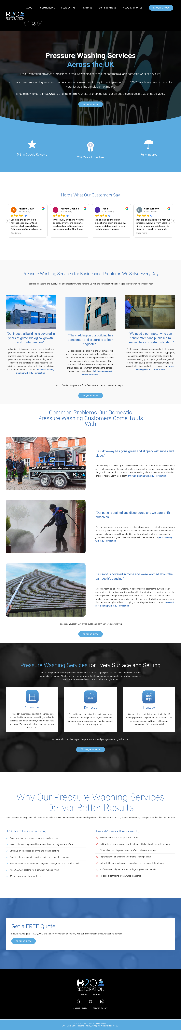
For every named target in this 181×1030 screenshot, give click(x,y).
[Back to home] (15, 15)
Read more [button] (100, 233)
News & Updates (133, 8)
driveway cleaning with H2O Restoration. (147, 476)
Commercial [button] (47, 8)
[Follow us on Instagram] (33, 23)
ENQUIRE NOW (161, 8)
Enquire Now (90, 104)
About (30, 8)
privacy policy (100, 1008)
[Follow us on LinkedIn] (101, 1001)
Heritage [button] (87, 8)
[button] (173, 221)
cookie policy (80, 1008)
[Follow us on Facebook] (79, 1001)
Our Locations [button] (108, 8)
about (84, 995)
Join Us (96, 995)
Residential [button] (68, 8)
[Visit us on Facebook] (26, 23)
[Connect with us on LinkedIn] (39, 23)
